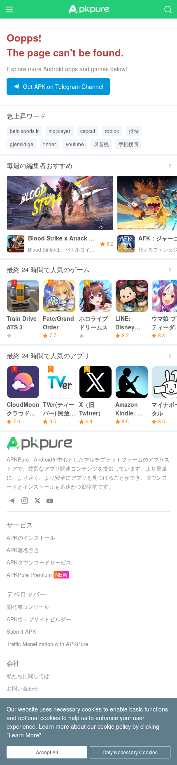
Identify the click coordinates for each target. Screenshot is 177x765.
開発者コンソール (28, 607)
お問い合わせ (23, 688)
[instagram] (24, 501)
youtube (75, 143)
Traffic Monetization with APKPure (47, 644)
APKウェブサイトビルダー (39, 619)
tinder (49, 143)
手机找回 (128, 143)
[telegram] (12, 501)
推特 (134, 130)
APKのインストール (31, 537)
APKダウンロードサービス (39, 562)
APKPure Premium (29, 574)
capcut (87, 130)
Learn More (24, 735)
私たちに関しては (28, 676)
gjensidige (21, 143)
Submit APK (21, 631)
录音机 (101, 143)
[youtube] (50, 501)
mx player (59, 130)
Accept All (47, 752)
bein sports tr (24, 130)
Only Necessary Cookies (130, 752)
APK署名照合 (23, 550)
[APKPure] (88, 9)
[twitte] (37, 501)
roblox (112, 130)
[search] (167, 9)
